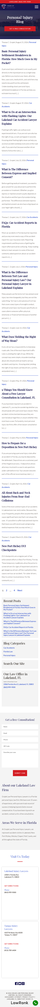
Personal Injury (32, 267)
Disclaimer (9, 997)
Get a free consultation (19, 29)
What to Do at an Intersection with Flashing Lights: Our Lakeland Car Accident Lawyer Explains (17, 615)
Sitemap (18, 997)
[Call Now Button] (35, 1003)
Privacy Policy (28, 997)
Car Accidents (32, 217)
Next (19, 590)
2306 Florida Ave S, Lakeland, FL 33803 (18, 684)
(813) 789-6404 (10, 950)
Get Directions (11, 886)
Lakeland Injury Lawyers (16, 871)
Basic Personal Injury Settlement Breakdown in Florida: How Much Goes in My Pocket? (19, 607)
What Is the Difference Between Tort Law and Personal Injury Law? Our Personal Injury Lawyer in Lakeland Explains (19, 633)
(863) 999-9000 (24, 1)
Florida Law (8, 652)
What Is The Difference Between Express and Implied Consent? (19, 622)
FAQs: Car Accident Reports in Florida (18, 627)
